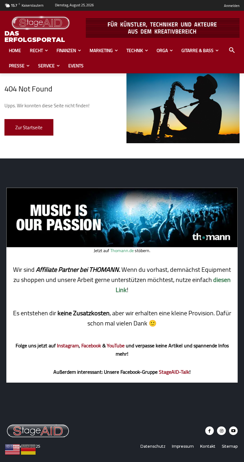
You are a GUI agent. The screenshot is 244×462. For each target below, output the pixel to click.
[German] (29, 449)
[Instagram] (221, 430)
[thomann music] (122, 245)
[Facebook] (209, 430)
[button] (232, 50)
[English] (13, 449)
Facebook (91, 345)
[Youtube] (233, 430)
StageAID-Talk (174, 372)
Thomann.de (122, 250)
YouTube (116, 345)
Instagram (68, 345)
